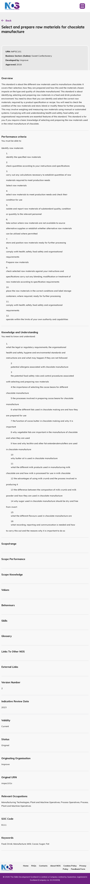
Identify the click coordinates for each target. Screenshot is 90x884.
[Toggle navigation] (82, 6)
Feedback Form (78, 869)
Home (25, 866)
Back (8, 20)
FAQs (33, 866)
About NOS (55, 866)
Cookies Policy (70, 866)
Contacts (43, 866)
